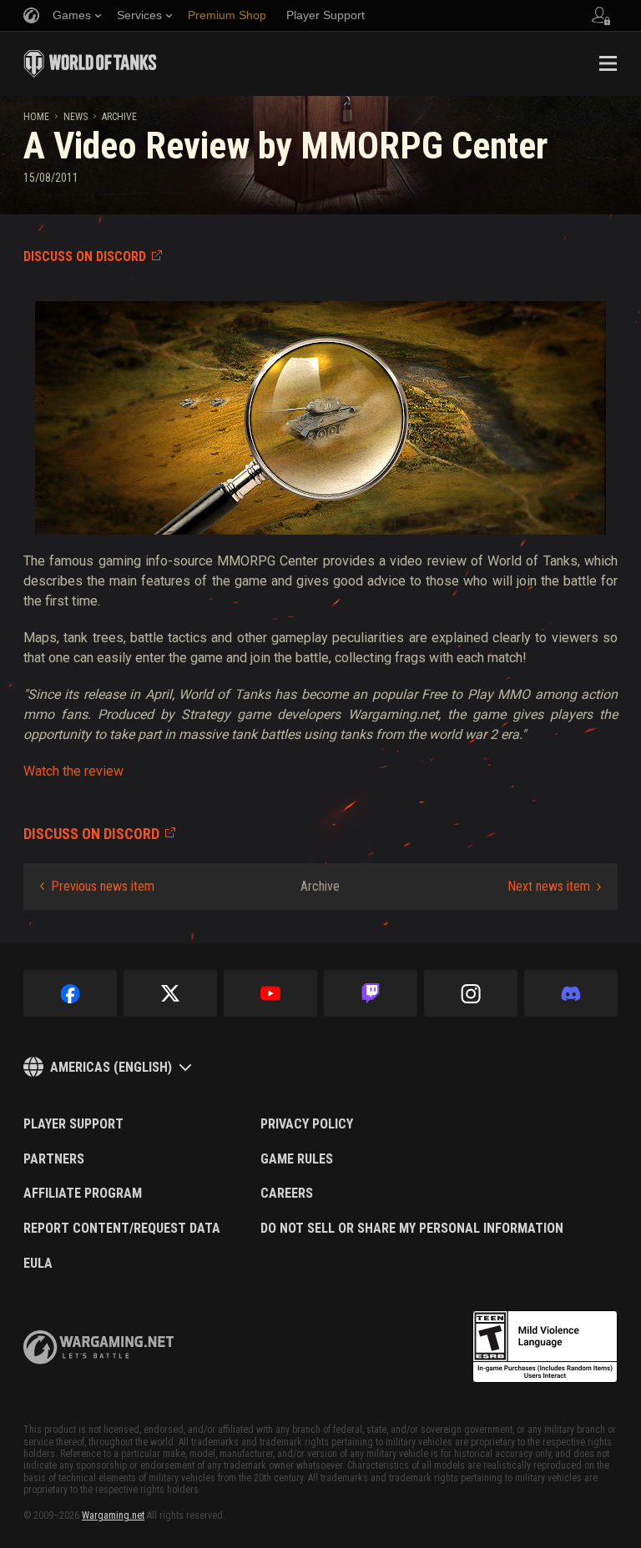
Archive (119, 117)
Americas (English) (111, 1067)
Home (36, 117)
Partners (53, 1159)
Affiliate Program (82, 1193)
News (75, 117)
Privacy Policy (306, 1124)
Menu (608, 63)
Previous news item (102, 886)
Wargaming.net (113, 1515)
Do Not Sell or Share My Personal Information (411, 1228)
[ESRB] (545, 1347)
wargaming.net (98, 1347)
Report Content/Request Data (121, 1228)
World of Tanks (90, 63)
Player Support (73, 1124)
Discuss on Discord (84, 256)
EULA (38, 1263)
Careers (286, 1193)
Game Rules (296, 1159)
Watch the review (73, 771)
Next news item (548, 886)
